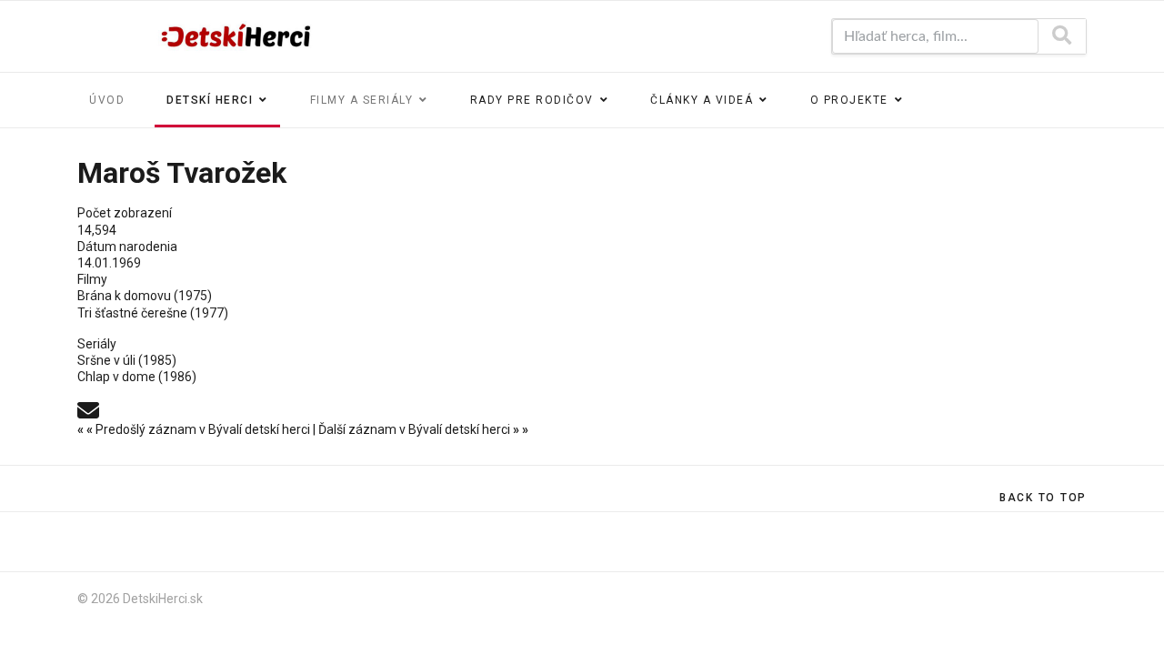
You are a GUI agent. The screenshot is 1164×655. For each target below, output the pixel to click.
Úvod (107, 100)
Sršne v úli (106, 360)
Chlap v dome (116, 376)
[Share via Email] (88, 409)
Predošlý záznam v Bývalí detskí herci (195, 429)
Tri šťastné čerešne (132, 313)
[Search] (1062, 36)
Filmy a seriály (362, 100)
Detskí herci (209, 100)
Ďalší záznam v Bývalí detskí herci (423, 429)
